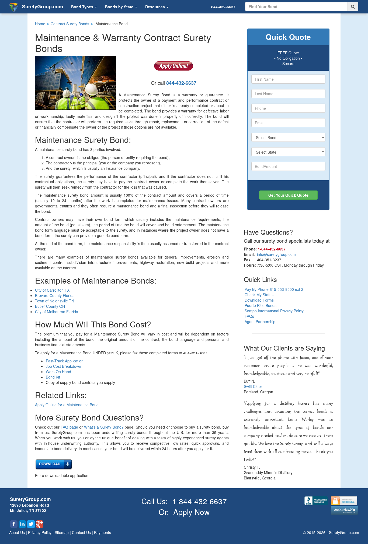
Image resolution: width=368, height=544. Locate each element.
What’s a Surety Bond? (104, 427)
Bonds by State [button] (119, 6)
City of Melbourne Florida (56, 311)
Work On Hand (58, 371)
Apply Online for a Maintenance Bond (67, 404)
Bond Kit (53, 377)
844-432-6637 (223, 6)
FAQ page (69, 427)
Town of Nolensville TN (54, 300)
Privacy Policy (40, 532)
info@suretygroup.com (276, 254)
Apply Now (191, 511)
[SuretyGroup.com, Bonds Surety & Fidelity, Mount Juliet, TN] (317, 500)
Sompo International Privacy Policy (274, 310)
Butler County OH (50, 306)
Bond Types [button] (82, 6)
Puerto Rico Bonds (260, 305)
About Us (17, 532)
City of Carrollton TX (52, 290)
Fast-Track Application (65, 360)
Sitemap (62, 532)
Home (40, 23)
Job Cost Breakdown (63, 366)
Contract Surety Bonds (70, 23)
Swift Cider (253, 386)
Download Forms (259, 300)
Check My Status (259, 294)
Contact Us (82, 532)
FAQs (249, 316)
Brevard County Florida (55, 295)
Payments (102, 532)
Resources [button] (155, 6)
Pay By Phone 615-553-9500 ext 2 (274, 289)
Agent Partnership (260, 321)
